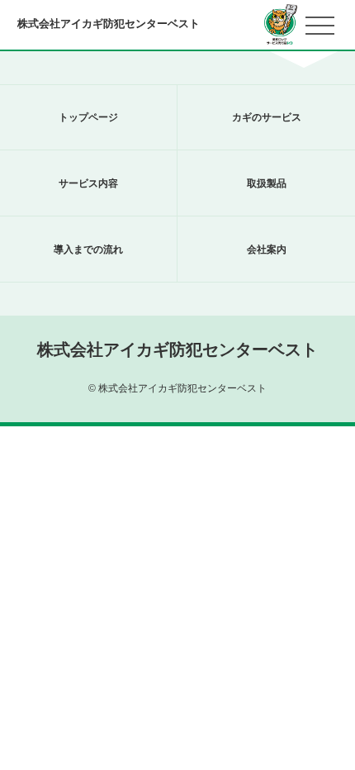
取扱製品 (266, 183)
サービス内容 (88, 183)
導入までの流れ (88, 249)
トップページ (88, 117)
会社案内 (266, 249)
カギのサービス (266, 117)
